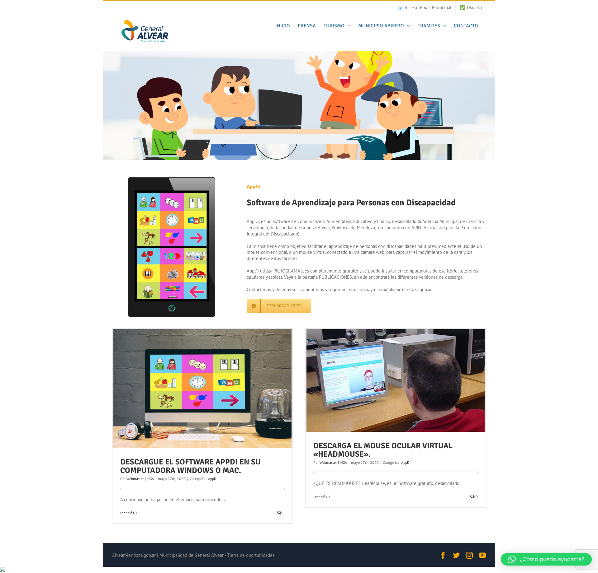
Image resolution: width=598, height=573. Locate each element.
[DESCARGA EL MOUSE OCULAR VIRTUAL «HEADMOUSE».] (395, 380)
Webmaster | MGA (140, 478)
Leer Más (127, 512)
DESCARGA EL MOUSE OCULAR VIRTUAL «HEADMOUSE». (383, 450)
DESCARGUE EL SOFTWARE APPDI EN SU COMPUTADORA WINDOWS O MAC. (190, 466)
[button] (546, 559)
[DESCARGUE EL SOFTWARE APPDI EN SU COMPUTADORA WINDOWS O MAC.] (202, 388)
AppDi (212, 478)
